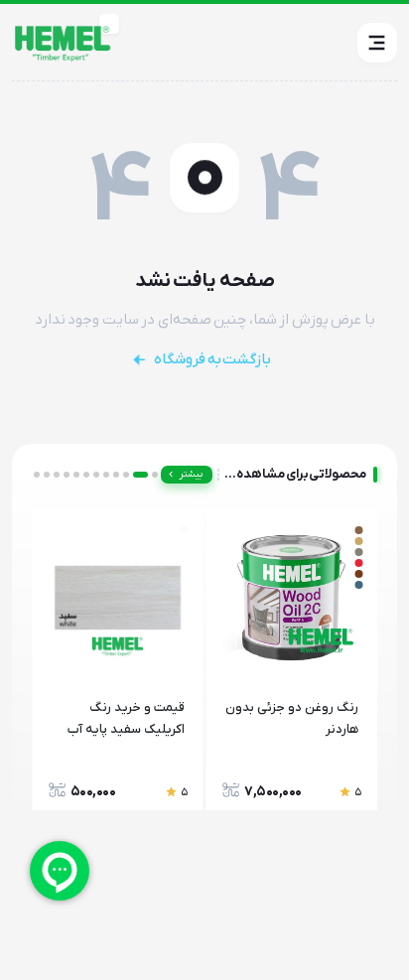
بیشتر (191, 474)
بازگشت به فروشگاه (212, 359)
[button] (377, 43)
